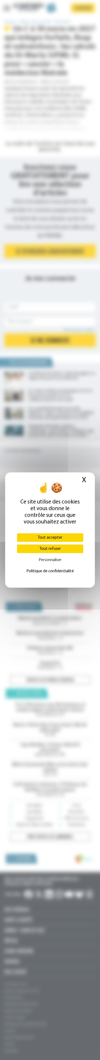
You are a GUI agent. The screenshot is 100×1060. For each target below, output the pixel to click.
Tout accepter (50, 537)
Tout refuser (50, 549)
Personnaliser (50, 560)
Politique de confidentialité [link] (50, 571)
